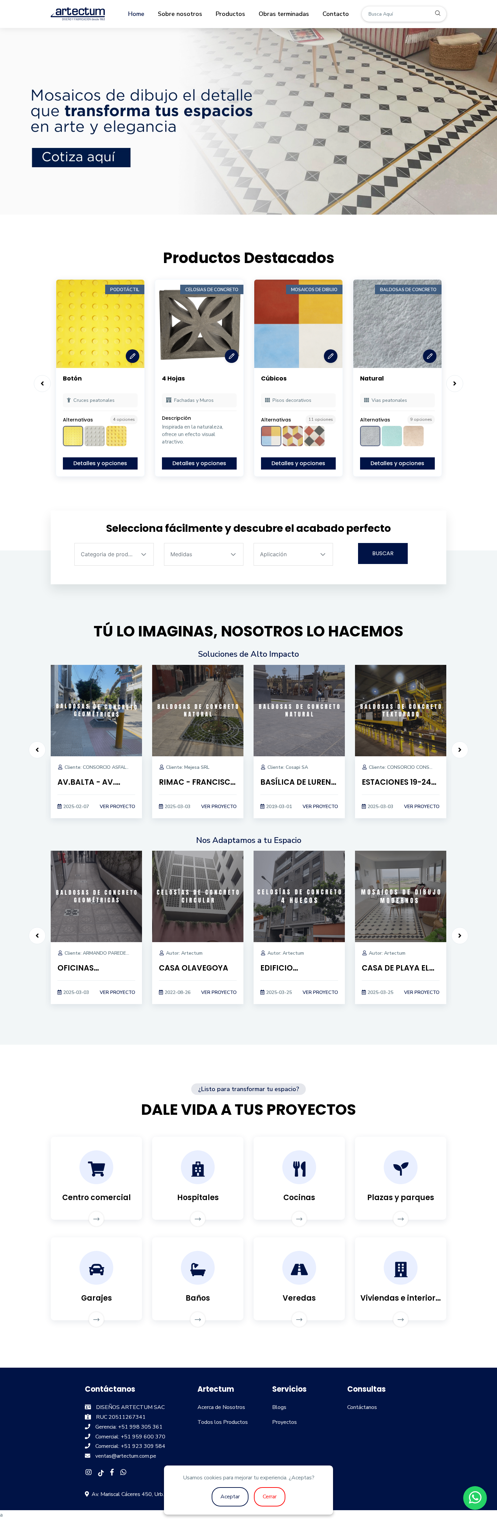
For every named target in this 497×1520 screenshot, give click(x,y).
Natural (372, 378)
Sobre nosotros (180, 14)
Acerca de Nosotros (221, 1407)
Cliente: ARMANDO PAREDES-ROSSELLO (110, 953)
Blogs (279, 1407)
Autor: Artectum (184, 953)
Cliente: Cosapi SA (287, 767)
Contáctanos (362, 1407)
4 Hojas (173, 378)
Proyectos (284, 1422)
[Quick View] (132, 356)
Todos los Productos (222, 1422)
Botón (72, 378)
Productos (230, 14)
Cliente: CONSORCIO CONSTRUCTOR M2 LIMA (420, 767)
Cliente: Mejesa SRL (187, 767)
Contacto (336, 14)
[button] (143, 554)
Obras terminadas (284, 14)
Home (136, 14)
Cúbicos (274, 378)
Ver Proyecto (117, 806)
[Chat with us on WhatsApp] (475, 1498)
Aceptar (230, 1496)
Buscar (383, 553)
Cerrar (270, 1496)
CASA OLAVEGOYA (193, 968)
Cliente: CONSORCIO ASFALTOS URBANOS (112, 767)
